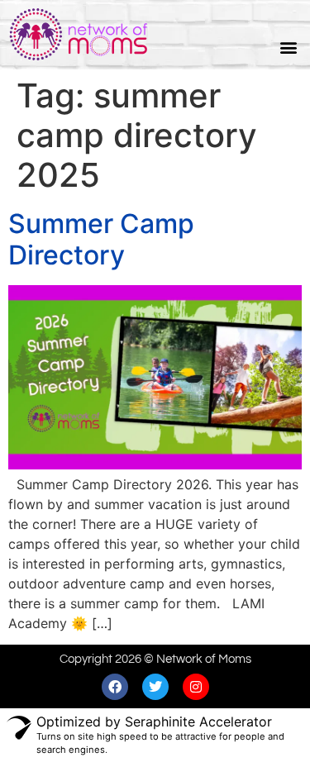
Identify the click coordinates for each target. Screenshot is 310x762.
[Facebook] (115, 687)
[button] (288, 47)
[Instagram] (196, 687)
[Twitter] (155, 687)
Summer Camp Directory (101, 239)
